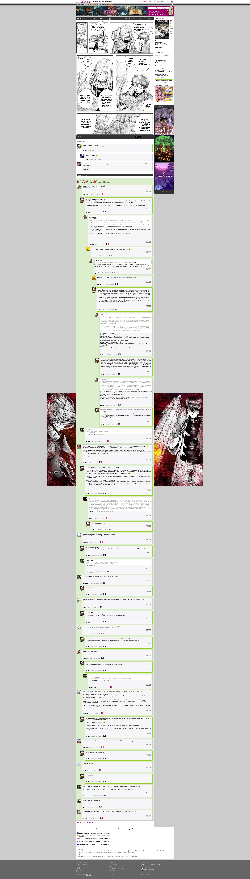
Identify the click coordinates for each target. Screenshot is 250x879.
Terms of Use (111, 870)
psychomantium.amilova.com (163, 55)
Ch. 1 (116, 15)
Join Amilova (142, 1)
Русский (81, 844)
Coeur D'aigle (128, 852)
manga (93, 15)
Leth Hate (117, 852)
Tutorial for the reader (114, 864)
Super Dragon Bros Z (106, 851)
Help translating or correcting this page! (164, 81)
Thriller (126, 856)
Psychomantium (108, 15)
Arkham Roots (132, 851)
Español (99, 182)
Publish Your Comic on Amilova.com (150, 864)
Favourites (83, 18)
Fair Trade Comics (146, 867)
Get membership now (116, 4)
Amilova (79, 851)
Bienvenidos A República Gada (85, 852)
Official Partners (80, 871)
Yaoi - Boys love (133, 856)
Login (149, 1)
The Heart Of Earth (142, 851)
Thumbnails (115, 18)
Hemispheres (85, 851)
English (91, 182)
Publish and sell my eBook (148, 866)
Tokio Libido (125, 851)
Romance (114, 856)
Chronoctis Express (95, 851)
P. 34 (120, 15)
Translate (148, 191)
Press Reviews (80, 866)
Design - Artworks (85, 856)
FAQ (109, 867)
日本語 (81, 841)
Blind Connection (152, 851)
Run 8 (122, 852)
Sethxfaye (160, 851)
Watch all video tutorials (161, 85)
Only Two (96, 852)
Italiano (107, 182)
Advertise (78, 870)
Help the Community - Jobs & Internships (119, 866)
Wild (133, 852)
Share (93, 18)
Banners (78, 868)
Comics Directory (85, 15)
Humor (100, 856)
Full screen (103, 18)
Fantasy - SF (100, 15)
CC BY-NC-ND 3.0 (149, 869)
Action (78, 856)
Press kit (78, 867)
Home (78, 15)
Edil (113, 852)
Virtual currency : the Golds (115, 868)
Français (82, 182)
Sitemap (110, 874)
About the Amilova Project (82, 864)
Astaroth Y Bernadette (105, 852)
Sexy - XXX (121, 856)
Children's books (106, 856)
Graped (165, 851)
